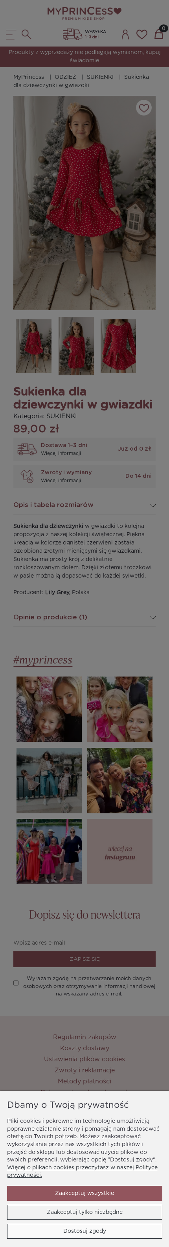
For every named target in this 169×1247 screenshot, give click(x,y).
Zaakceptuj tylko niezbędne (85, 1212)
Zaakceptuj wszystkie (84, 1193)
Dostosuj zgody (84, 1231)
